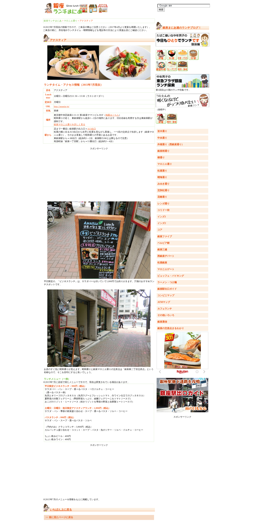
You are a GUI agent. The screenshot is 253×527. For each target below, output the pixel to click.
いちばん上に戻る (61, 509)
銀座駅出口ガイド (167, 289)
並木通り (162, 131)
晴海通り (162, 177)
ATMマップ (163, 302)
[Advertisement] (99, 174)
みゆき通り (163, 183)
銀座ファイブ (164, 236)
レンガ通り (163, 203)
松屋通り (162, 170)
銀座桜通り (163, 151)
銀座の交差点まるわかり (170, 328)
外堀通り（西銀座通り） (170, 144)
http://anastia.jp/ (61, 106)
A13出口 (91, 128)
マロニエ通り (70, 20)
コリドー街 (163, 210)
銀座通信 (162, 321)
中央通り (162, 138)
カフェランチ (164, 308)
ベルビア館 (163, 243)
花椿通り (162, 197)
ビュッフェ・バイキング (170, 276)
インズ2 (161, 223)
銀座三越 (162, 249)
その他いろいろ (165, 315)
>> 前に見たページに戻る (59, 517)
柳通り (161, 157)
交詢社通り (163, 190)
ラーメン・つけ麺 (167, 282)
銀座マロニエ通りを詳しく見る (69, 124)
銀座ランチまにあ (53, 20)
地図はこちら (112, 115)
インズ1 (161, 216)
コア (159, 229)
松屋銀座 (162, 262)
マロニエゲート (165, 269)
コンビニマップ (165, 295)
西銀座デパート (165, 256)
